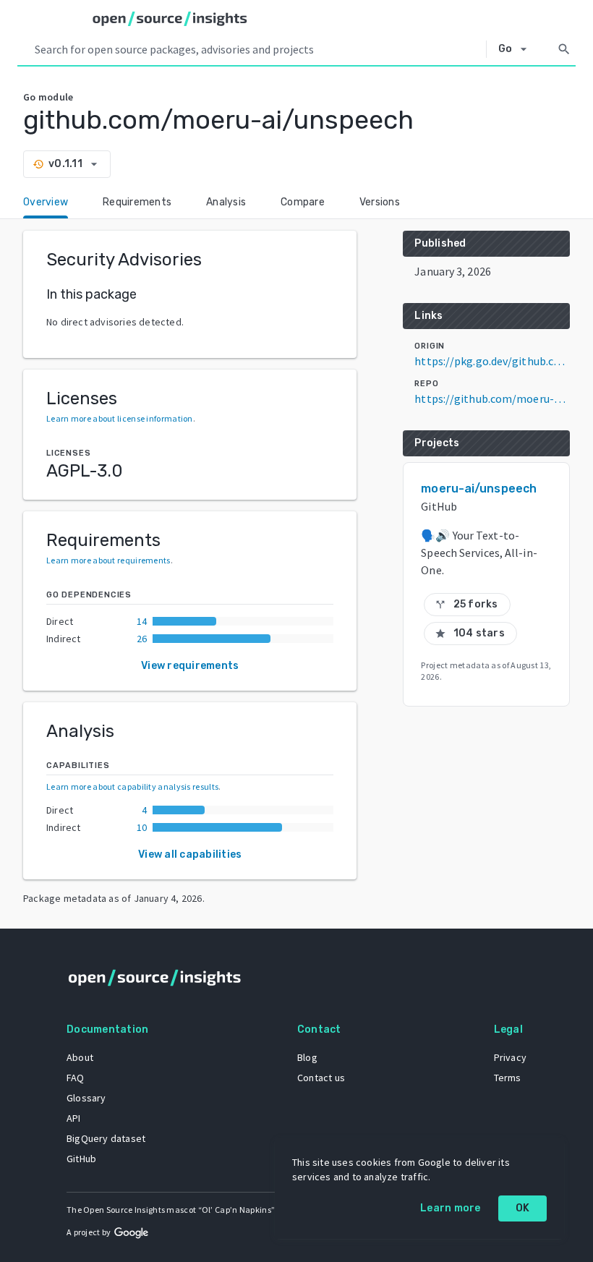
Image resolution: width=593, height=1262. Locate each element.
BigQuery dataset (106, 1138)
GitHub (81, 1158)
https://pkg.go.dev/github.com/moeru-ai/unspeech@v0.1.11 (492, 361)
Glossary (86, 1097)
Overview (45, 202)
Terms (507, 1077)
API (74, 1118)
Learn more (450, 1208)
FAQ (76, 1077)
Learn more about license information (119, 418)
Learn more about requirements (108, 560)
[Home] (170, 19)
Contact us (321, 1077)
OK (523, 1208)
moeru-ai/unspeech (479, 488)
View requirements (190, 666)
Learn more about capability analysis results (132, 786)
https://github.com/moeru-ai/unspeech (492, 398)
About (80, 1057)
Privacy (510, 1057)
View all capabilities (190, 854)
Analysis (226, 202)
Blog (307, 1057)
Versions (379, 202)
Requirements (137, 202)
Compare (303, 202)
